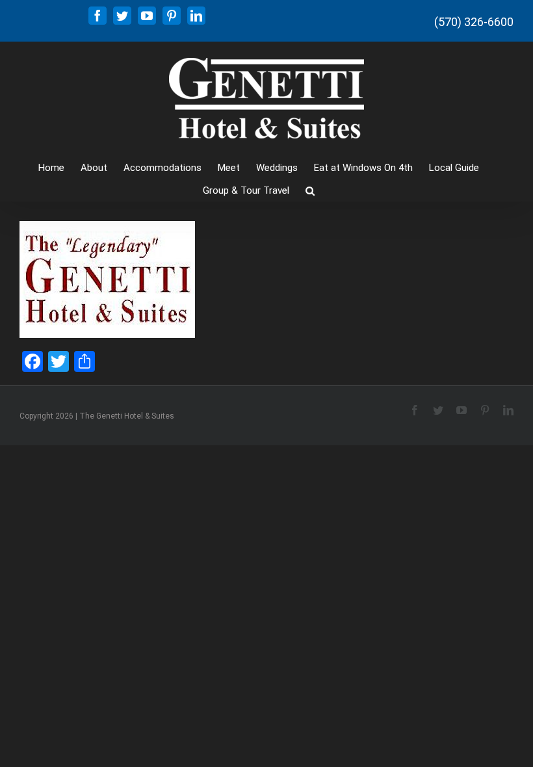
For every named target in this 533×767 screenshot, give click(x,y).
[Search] (310, 189)
